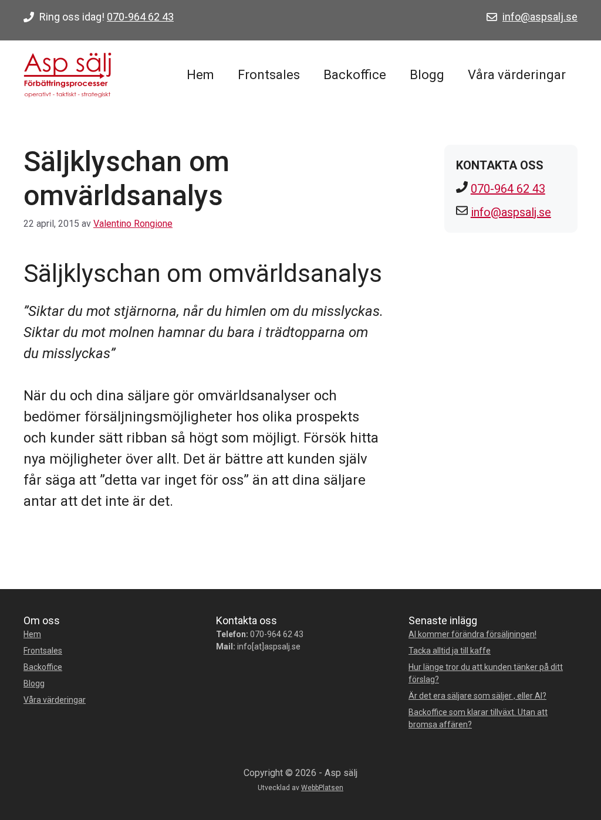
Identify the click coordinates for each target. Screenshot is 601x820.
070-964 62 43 (140, 17)
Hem (200, 74)
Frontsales (269, 74)
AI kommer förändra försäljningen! (472, 634)
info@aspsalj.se (540, 17)
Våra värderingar (517, 74)
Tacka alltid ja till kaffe (449, 650)
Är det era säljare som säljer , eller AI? (477, 695)
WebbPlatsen (322, 788)
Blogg (427, 74)
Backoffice (354, 74)
